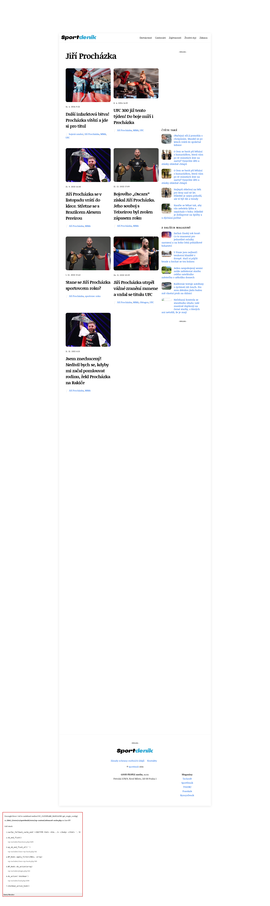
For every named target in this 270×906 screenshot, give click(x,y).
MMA (103, 134)
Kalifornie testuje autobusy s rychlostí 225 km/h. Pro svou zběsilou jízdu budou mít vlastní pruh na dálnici (183, 288)
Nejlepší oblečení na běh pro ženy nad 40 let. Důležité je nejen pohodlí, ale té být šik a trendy (188, 194)
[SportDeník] (79, 38)
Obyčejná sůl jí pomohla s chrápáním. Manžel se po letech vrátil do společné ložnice (188, 140)
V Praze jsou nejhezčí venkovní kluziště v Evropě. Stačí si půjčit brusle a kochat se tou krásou (180, 257)
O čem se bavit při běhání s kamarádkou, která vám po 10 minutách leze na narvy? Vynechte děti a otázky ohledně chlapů (182, 157)
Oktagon (144, 302)
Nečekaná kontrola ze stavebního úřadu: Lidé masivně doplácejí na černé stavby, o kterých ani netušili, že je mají (181, 306)
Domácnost (146, 38)
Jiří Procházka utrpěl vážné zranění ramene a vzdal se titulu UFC (136, 288)
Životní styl (190, 38)
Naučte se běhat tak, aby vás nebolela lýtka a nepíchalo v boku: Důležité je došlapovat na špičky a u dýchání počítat (182, 211)
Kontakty (152, 760)
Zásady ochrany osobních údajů (127, 760)
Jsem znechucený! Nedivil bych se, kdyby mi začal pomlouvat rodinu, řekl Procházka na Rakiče (88, 370)
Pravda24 (187, 791)
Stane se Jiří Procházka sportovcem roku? (88, 285)
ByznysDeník (187, 795)
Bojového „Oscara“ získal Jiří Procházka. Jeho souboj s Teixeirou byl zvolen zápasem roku (134, 206)
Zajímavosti (175, 38)
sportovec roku (93, 296)
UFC (68, 137)
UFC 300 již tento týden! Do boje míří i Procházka (133, 116)
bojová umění (76, 134)
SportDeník (134, 766)
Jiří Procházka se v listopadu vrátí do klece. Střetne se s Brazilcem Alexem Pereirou (84, 206)
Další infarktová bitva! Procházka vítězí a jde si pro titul (87, 120)
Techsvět (187, 778)
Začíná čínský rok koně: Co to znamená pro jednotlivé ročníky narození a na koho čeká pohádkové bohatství (182, 239)
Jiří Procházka (91, 134)
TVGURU (187, 787)
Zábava (203, 38)
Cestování (160, 38)
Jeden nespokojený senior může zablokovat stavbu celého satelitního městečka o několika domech (182, 272)
